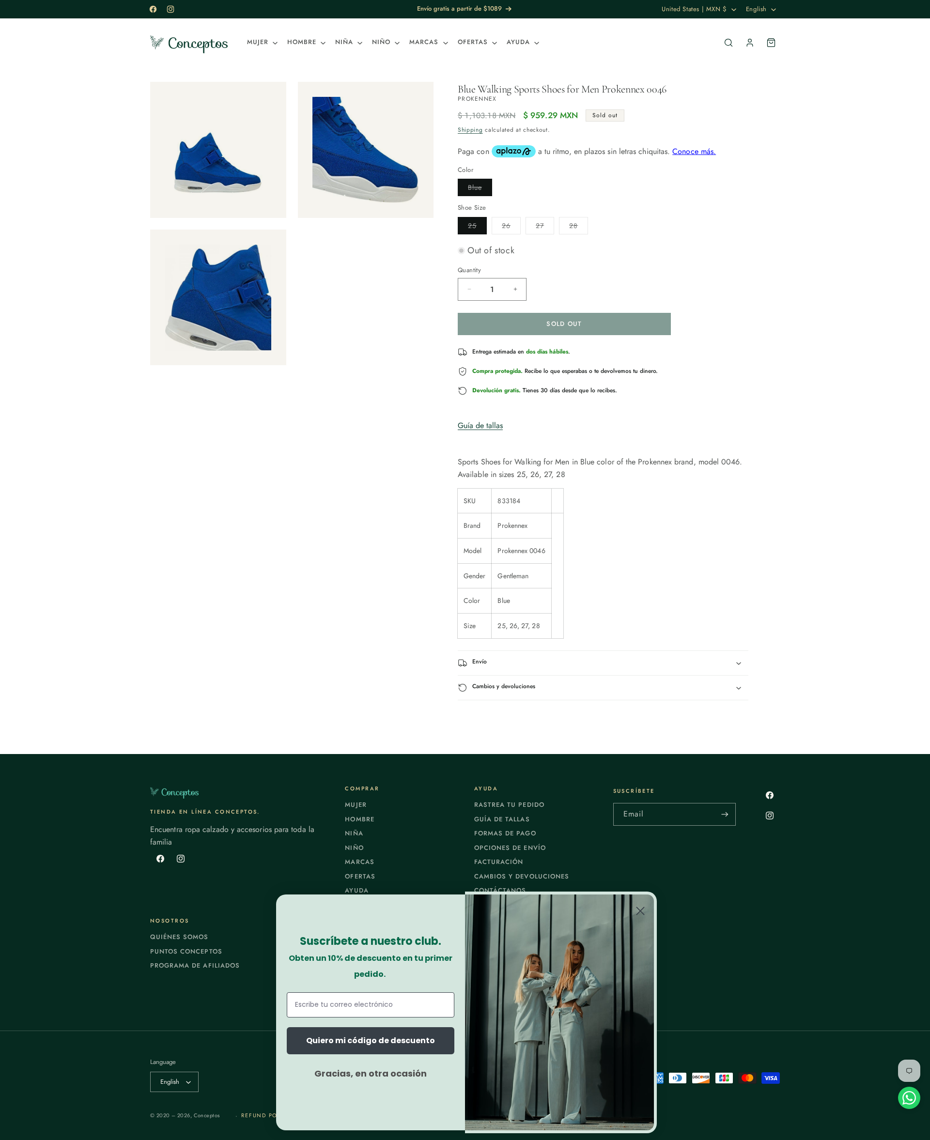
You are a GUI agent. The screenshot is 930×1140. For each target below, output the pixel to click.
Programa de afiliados (195, 965)
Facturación (498, 861)
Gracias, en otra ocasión (370, 1073)
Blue (480, 189)
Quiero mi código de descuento (370, 1040)
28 (578, 227)
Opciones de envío (510, 847)
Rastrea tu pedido (509, 804)
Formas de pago (505, 833)
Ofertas (360, 876)
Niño (354, 847)
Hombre (359, 819)
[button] (261, 42)
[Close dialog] (640, 911)
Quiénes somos (179, 936)
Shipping (470, 129)
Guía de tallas (480, 425)
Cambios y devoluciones (521, 876)
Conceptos (207, 1115)
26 (511, 227)
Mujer (355, 804)
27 (545, 227)
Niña (354, 833)
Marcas (359, 861)
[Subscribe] (724, 814)
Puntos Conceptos (186, 951)
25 (477, 227)
